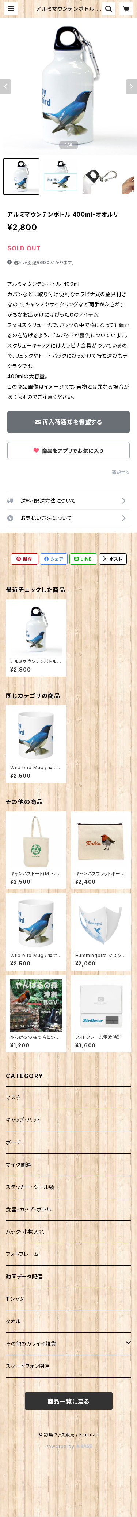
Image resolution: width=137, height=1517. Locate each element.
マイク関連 (18, 1164)
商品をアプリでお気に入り (72, 451)
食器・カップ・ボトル (29, 1209)
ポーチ (13, 1142)
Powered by (60, 1446)
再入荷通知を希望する (72, 422)
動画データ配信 (24, 1276)
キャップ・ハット (23, 1120)
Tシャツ (15, 1299)
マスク (13, 1097)
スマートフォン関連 (28, 1366)
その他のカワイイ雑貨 (31, 1343)
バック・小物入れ (25, 1232)
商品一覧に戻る (68, 1401)
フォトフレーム (22, 1254)
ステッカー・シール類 (30, 1187)
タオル (13, 1321)
